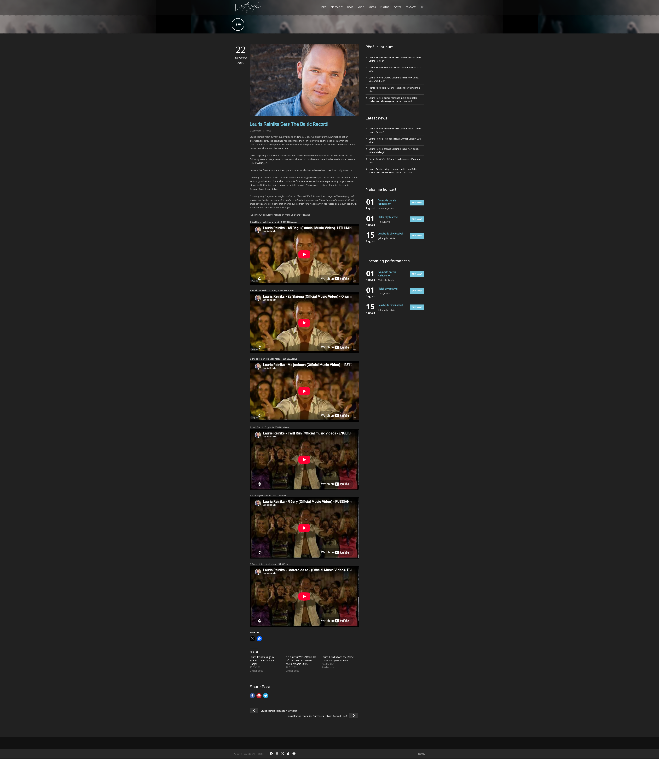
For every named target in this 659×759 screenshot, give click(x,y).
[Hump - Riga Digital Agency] (421, 753)
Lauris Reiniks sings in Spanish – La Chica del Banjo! (262, 660)
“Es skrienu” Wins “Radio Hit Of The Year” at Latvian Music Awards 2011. (301, 660)
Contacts (411, 7)
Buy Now (417, 202)
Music (361, 7)
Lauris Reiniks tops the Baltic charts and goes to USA (338, 658)
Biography (337, 7)
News (350, 7)
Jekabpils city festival (390, 234)
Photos (384, 7)
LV (422, 7)
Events (397, 7)
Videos (372, 7)
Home (323, 7)
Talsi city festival (387, 217)
